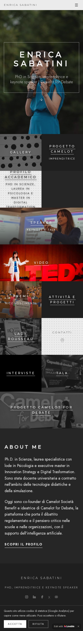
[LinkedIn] (34, 596)
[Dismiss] (78, 626)
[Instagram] (26, 596)
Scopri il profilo (23, 544)
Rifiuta (38, 624)
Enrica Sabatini (20, 5)
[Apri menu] (76, 5)
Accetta (15, 624)
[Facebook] (42, 596)
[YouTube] (56, 596)
